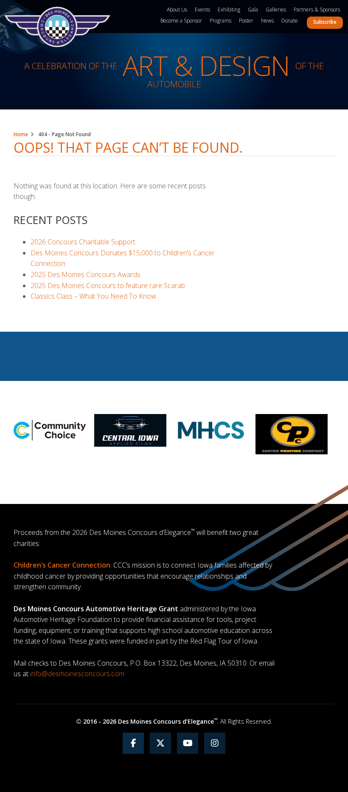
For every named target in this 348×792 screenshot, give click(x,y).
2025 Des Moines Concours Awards (85, 274)
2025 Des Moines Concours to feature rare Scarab (108, 285)
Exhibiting (229, 9)
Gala (253, 9)
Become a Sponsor (181, 20)
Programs (220, 20)
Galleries (276, 9)
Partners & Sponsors (317, 9)
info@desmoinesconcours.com (77, 673)
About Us (177, 9)
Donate (289, 20)
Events (202, 9)
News (267, 20)
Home (21, 134)
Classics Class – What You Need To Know (93, 296)
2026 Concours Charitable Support (83, 241)
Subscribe (325, 21)
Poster (246, 20)
